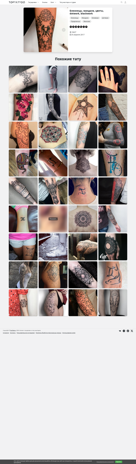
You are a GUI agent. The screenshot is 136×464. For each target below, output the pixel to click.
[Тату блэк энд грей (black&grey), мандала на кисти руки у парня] (112, 246)
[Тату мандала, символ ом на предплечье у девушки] (23, 302)
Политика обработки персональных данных (48, 333)
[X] (78, 27)
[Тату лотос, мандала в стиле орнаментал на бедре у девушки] (53, 274)
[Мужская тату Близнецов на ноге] (112, 163)
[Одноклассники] (73, 27)
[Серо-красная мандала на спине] (53, 135)
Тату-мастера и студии (68, 2)
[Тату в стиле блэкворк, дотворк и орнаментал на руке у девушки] (23, 274)
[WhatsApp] (84, 27)
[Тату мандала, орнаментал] (83, 79)
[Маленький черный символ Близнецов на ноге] (23, 218)
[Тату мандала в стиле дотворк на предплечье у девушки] (83, 274)
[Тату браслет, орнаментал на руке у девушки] (23, 190)
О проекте (6, 333)
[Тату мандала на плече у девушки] (83, 135)
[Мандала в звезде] (83, 107)
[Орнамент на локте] (83, 302)
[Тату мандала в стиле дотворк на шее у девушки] (83, 163)
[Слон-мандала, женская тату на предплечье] (23, 163)
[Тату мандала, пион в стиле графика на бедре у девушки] (53, 302)
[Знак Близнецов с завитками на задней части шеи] (83, 190)
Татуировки (32, 2)
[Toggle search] (122, 2)
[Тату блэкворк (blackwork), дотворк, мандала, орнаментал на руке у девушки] (112, 135)
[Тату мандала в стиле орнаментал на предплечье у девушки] (112, 218)
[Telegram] (76, 27)
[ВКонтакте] (71, 27)
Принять (118, 462)
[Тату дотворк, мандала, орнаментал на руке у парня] (83, 246)
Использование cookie (68, 333)
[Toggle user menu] (125, 2)
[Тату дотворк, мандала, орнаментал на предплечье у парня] (112, 190)
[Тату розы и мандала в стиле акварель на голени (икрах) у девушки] (23, 107)
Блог (52, 2)
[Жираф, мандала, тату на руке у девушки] (53, 190)
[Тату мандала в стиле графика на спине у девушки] (83, 218)
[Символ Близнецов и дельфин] (112, 274)
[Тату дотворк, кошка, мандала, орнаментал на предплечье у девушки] (112, 107)
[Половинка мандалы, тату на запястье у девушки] (23, 79)
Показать (53, 219)
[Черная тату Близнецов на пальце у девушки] (112, 79)
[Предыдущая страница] (28, 30)
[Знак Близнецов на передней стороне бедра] (23, 246)
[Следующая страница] (64, 30)
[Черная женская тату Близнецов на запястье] (53, 163)
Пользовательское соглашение (26, 333)
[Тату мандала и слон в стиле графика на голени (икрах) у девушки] (112, 302)
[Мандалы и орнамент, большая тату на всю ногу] (53, 79)
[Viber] (81, 27)
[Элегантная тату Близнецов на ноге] (53, 246)
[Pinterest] (86, 27)
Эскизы (44, 2)
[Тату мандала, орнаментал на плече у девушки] (23, 135)
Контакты (13, 333)
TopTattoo (13, 330)
